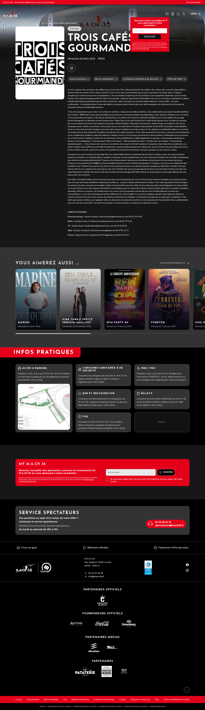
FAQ (157, 699)
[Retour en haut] (187, 690)
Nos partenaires (194, 2)
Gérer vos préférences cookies (176, 699)
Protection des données (104, 699)
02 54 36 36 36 (95, 573)
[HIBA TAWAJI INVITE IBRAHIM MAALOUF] (80, 299)
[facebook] (187, 565)
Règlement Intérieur (80, 699)
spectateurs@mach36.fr (169, 525)
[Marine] (36, 299)
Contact (18, 699)
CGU (65, 699)
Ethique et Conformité (140, 699)
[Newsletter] (167, 14)
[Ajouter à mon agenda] (71, 68)
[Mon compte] (184, 14)
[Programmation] (172, 14)
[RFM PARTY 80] (124, 299)
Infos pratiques (33, 699)
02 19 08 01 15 (163, 522)
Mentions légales (51, 699)
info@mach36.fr (96, 576)
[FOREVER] (169, 299)
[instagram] (187, 570)
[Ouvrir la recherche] (178, 14)
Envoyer (149, 36)
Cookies (122, 699)
